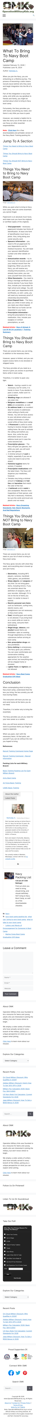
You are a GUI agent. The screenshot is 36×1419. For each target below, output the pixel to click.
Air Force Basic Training (12, 783)
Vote (8, 1274)
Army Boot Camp (9, 778)
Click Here (7, 1041)
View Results (17, 1278)
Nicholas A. (13, 71)
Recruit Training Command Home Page (18, 751)
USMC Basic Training (11, 788)
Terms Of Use (18, 1405)
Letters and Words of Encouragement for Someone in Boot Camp (17, 928)
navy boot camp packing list (16, 917)
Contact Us (16, 1403)
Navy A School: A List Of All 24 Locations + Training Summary (16, 329)
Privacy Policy (25, 1403)
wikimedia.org (11, 202)
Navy (7, 914)
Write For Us (15, 1407)
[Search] (30, 1114)
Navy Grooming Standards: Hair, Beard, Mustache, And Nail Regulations (16, 507)
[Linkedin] (18, 864)
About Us (8, 1403)
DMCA (23, 1407)
